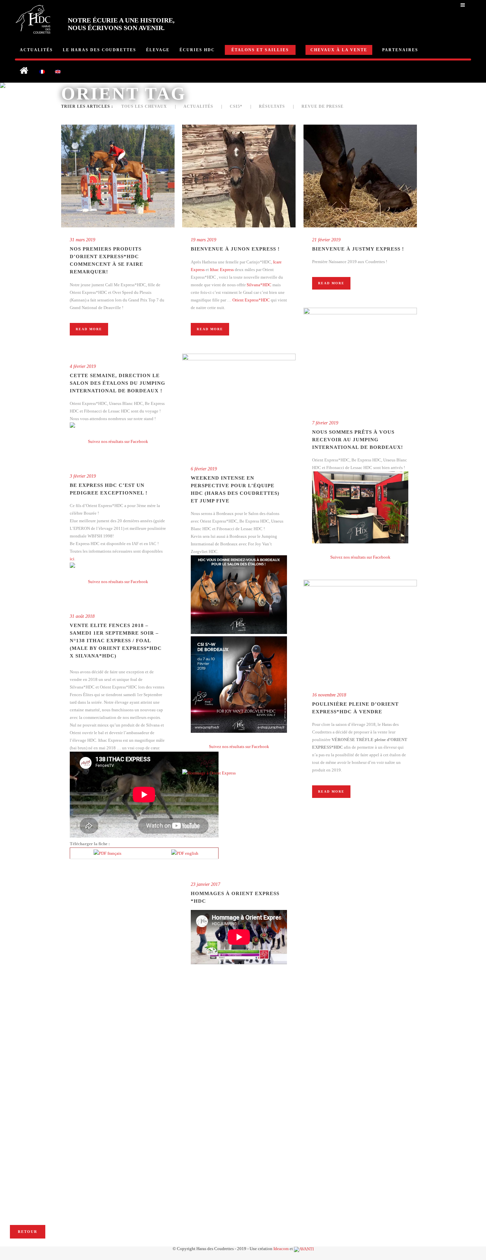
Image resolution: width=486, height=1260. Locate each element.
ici (72, 558)
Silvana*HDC (259, 284)
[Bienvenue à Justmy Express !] (360, 176)
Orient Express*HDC (251, 299)
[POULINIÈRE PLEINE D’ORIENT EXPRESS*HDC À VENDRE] (360, 631)
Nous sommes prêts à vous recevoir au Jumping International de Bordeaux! (357, 439)
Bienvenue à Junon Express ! (235, 249)
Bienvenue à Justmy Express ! (358, 249)
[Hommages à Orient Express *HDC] (239, 820)
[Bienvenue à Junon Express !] (239, 176)
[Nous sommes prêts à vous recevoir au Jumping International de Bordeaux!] (360, 359)
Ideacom (281, 1248)
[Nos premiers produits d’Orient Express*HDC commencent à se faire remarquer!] (118, 176)
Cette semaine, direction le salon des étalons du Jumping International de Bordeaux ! (117, 383)
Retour (27, 1232)
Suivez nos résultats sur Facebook (360, 557)
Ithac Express (222, 269)
